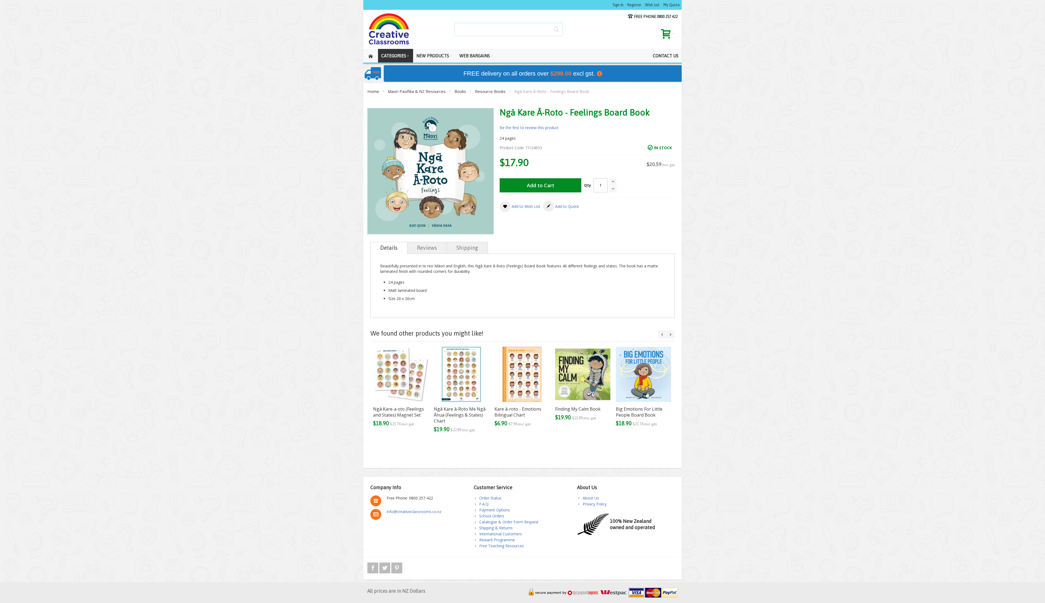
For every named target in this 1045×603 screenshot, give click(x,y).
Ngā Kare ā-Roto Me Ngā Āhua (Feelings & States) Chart (459, 415)
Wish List (652, 5)
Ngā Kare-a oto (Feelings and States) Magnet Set (398, 412)
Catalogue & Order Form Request (509, 521)
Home (373, 91)
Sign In (618, 5)
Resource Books (491, 91)
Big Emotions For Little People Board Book (639, 412)
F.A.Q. (484, 504)
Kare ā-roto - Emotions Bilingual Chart (517, 412)
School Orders (491, 515)
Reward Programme (497, 539)
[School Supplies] (389, 29)
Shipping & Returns (496, 527)
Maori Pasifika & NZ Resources (417, 91)
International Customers (500, 533)
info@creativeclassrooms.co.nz (414, 511)
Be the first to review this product (529, 127)
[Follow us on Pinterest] (396, 567)
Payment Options (494, 510)
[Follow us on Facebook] (373, 567)
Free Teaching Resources (501, 545)
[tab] (388, 248)
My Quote (671, 5)
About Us (591, 498)
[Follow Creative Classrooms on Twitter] (385, 567)
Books (460, 91)
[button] (520, 206)
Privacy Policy (595, 504)
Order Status (490, 498)
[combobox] (508, 29)
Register (634, 5)
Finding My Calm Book (578, 409)
